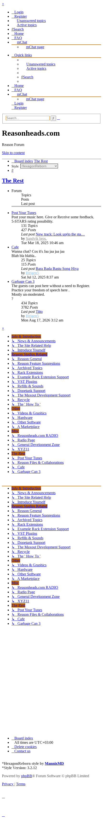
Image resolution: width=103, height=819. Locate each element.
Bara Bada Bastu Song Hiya (57, 269)
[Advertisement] (51, 681)
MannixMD (54, 763)
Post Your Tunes (23, 213)
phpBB (26, 776)
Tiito (39, 312)
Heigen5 (32, 273)
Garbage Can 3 (22, 281)
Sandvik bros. (36, 238)
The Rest (13, 180)
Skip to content (13, 153)
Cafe (15, 247)
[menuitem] (17, 12)
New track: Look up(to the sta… (60, 234)
